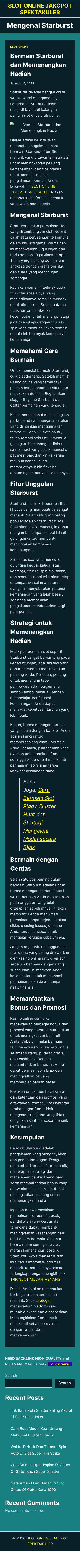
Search (11, 1375)
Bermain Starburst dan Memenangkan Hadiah (38, 64)
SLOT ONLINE (19, 46)
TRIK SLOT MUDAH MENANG (35, 1279)
